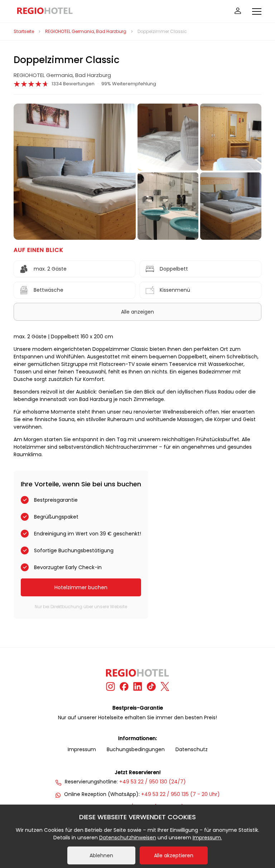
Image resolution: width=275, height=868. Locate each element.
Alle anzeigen (137, 311)
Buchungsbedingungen (136, 749)
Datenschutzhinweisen (127, 837)
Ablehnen (101, 855)
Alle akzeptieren (173, 855)
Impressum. (207, 837)
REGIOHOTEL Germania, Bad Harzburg (85, 31)
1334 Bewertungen (73, 83)
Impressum (82, 749)
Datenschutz (191, 749)
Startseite (24, 31)
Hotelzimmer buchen (80, 587)
